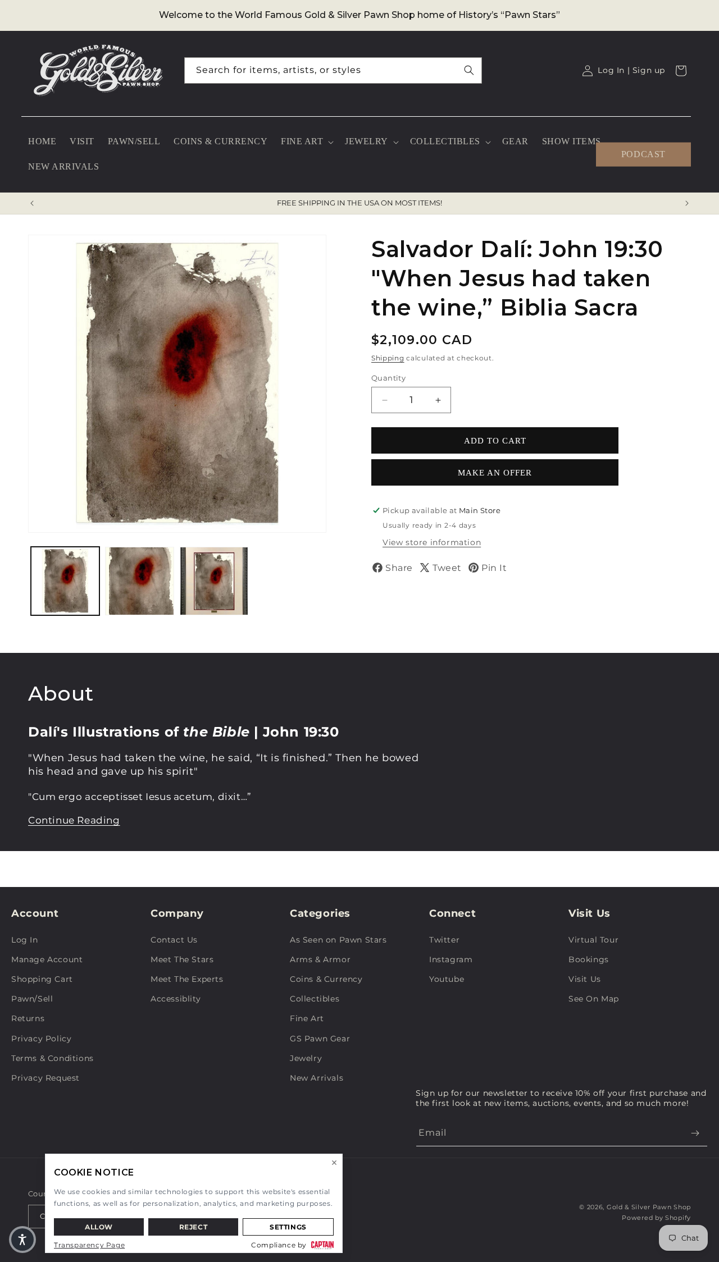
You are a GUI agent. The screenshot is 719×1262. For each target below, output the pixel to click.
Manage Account (47, 959)
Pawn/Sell (32, 999)
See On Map (593, 999)
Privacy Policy (41, 1039)
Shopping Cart (42, 979)
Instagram (450, 959)
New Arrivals (316, 1078)
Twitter (444, 940)
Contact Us (174, 940)
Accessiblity (176, 999)
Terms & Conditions (52, 1058)
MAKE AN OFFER (495, 472)
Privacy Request (45, 1078)
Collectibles (314, 999)
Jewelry (306, 1058)
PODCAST (643, 154)
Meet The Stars (182, 959)
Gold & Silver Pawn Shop (649, 1207)
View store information (432, 542)
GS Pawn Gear (320, 1039)
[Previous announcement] (32, 203)
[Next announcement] (687, 203)
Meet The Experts (187, 979)
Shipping (387, 358)
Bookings (588, 959)
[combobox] (333, 70)
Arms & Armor (320, 959)
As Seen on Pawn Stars (338, 940)
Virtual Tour (593, 940)
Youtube (446, 979)
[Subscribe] (694, 1133)
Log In (24, 940)
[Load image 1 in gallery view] (65, 581)
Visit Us (584, 979)
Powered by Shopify (656, 1218)
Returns (27, 1018)
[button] (306, 141)
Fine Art (307, 1018)
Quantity (388, 377)
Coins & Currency (326, 979)
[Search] (469, 70)
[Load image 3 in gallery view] (214, 581)
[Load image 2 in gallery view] (139, 581)
